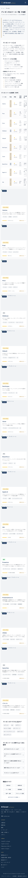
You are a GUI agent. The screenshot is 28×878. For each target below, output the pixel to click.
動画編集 (20, 789)
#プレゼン (6, 725)
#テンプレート (16, 728)
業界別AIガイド (4, 855)
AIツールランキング (5, 862)
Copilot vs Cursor (5, 843)
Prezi (3, 113)
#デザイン (18, 725)
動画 (2, 827)
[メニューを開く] (25, 2)
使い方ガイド (4, 865)
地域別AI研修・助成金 (6, 857)
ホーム (2, 8)
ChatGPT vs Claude (5, 841)
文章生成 (8, 785)
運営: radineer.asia (5, 816)
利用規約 (15, 876)
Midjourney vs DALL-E (6, 846)
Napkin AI (4, 172)
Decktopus (4, 147)
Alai (3, 182)
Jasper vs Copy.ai (5, 848)
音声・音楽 (8, 793)
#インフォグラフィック (9, 731)
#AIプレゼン (20, 731)
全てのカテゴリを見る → (14, 797)
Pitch (3, 123)
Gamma (4, 103)
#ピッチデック (7, 734)
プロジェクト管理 (20, 793)
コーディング (4, 830)
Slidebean (4, 131)
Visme (3, 156)
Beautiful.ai (4, 164)
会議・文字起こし (5, 832)
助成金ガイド (4, 860)
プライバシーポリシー (6, 876)
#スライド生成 (7, 728)
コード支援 (8, 789)
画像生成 (20, 785)
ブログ (2, 867)
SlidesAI (4, 138)
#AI (12, 725)
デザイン (3, 834)
